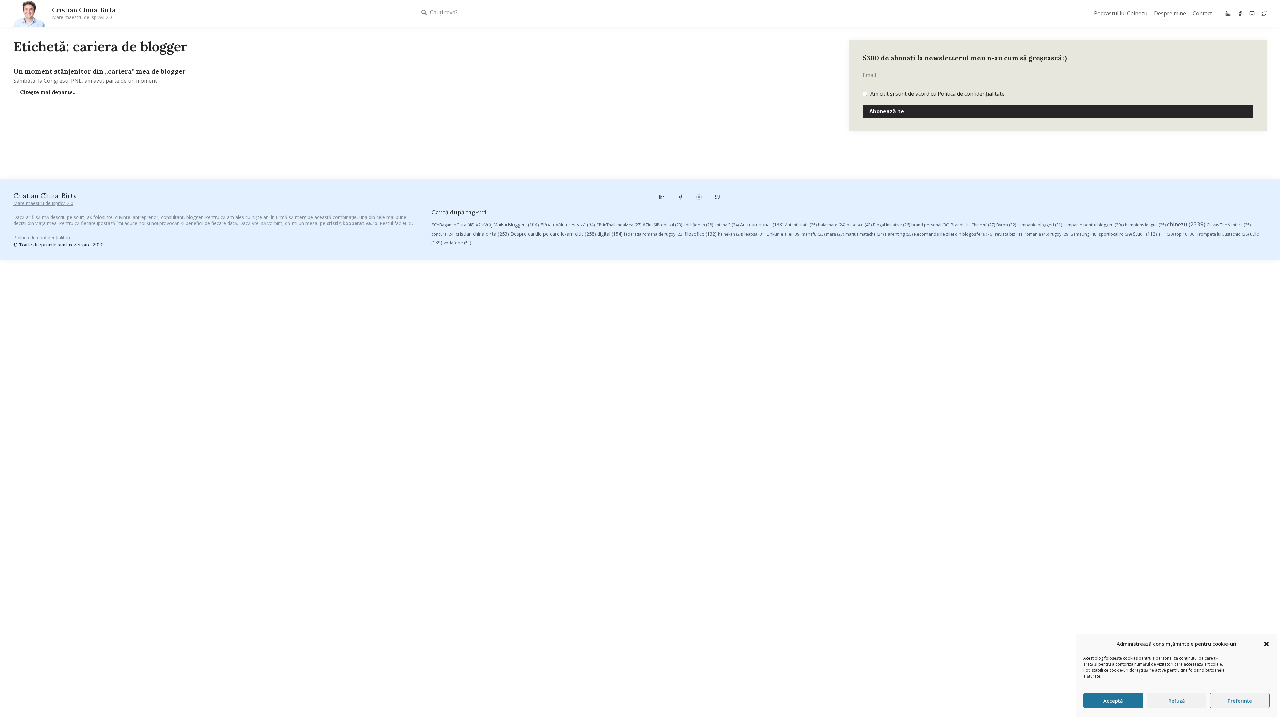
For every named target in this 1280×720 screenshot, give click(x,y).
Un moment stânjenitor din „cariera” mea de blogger (99, 71)
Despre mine (1170, 13)
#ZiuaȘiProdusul (662, 225)
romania (1037, 234)
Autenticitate (801, 225)
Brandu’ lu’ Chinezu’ (973, 225)
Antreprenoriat (762, 224)
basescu (859, 225)
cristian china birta (482, 233)
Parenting (899, 234)
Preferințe (1240, 700)
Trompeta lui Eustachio (1223, 234)
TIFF (1166, 234)
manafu (813, 234)
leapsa (754, 234)
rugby (1059, 234)
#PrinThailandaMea (618, 225)
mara (835, 234)
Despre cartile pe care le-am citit (553, 233)
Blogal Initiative (891, 225)
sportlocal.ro (1115, 234)
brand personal (930, 225)
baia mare (831, 225)
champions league (1144, 225)
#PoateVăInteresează (567, 225)
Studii (1145, 234)
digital (610, 234)
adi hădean (698, 225)
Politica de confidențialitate (971, 93)
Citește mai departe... (48, 92)
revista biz (1009, 234)
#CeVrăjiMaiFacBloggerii (507, 224)
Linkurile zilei (783, 234)
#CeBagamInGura (452, 225)
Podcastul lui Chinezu (1120, 13)
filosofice (701, 234)
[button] (1266, 644)
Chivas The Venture (1229, 225)
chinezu (1186, 224)
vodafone (457, 243)
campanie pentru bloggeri (1092, 225)
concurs (442, 234)
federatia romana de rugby (653, 234)
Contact (1202, 13)
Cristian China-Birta (84, 13)
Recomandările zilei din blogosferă (954, 234)
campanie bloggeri (1039, 225)
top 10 (1185, 234)
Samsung (1084, 234)
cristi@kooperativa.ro (352, 223)
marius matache (864, 234)
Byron (1006, 225)
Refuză (1176, 700)
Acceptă (1113, 700)
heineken (730, 234)
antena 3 (726, 225)
